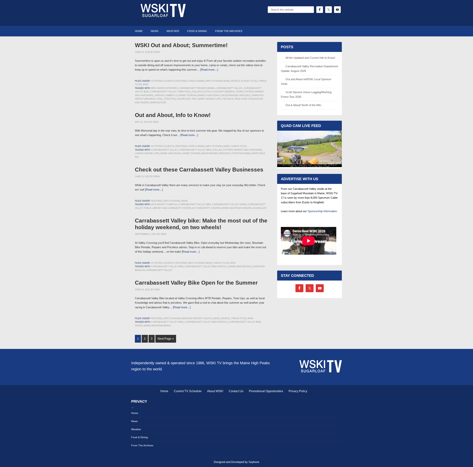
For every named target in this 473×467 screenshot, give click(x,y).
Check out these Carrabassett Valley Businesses (199, 170)
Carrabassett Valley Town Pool (170, 91)
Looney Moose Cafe (147, 153)
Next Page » (166, 338)
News (226, 81)
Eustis (206, 91)
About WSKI (215, 391)
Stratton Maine (240, 153)
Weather (136, 429)
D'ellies (196, 91)
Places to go (249, 81)
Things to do (239, 146)
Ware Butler (158, 102)
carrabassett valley (229, 88)
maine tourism (187, 95)
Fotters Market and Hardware (242, 150)
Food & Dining (196, 81)
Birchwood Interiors (164, 88)
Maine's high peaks (209, 95)
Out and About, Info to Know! (173, 115)
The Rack (227, 99)
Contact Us (236, 391)
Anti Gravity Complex (164, 204)
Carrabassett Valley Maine (229, 204)
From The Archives (142, 445)
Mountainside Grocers (236, 95)
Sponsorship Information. (322, 211)
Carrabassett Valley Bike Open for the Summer (196, 283)
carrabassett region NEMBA (197, 88)
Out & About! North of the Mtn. (303, 105)
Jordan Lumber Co (166, 95)
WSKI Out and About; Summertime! (181, 45)
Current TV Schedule (188, 391)
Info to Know (214, 81)
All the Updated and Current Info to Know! (310, 57)
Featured (181, 81)
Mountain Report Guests (196, 318)
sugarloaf (183, 99)
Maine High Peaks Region (236, 208)
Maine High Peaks (170, 153)
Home (164, 391)
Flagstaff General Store (227, 91)
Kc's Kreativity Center (206, 208)
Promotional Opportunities (266, 391)
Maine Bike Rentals (240, 266)
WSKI (145, 84)
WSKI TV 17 (162, 13)
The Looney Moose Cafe (206, 99)
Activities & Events (162, 81)
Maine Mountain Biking (157, 325)
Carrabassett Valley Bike (195, 150)
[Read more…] (209, 69)
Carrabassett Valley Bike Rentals (206, 266)
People (235, 81)
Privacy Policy (298, 391)
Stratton (170, 99)
